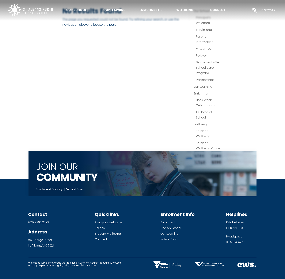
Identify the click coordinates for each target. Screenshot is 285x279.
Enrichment (150, 10)
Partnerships (205, 80)
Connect (217, 10)
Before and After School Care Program (208, 67)
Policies (201, 55)
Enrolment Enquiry (49, 189)
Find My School (170, 228)
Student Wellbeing (108, 234)
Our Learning (114, 10)
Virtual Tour (204, 49)
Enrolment (167, 222)
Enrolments (204, 30)
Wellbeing (184, 10)
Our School (76, 10)
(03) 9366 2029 (38, 222)
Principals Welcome (108, 222)
